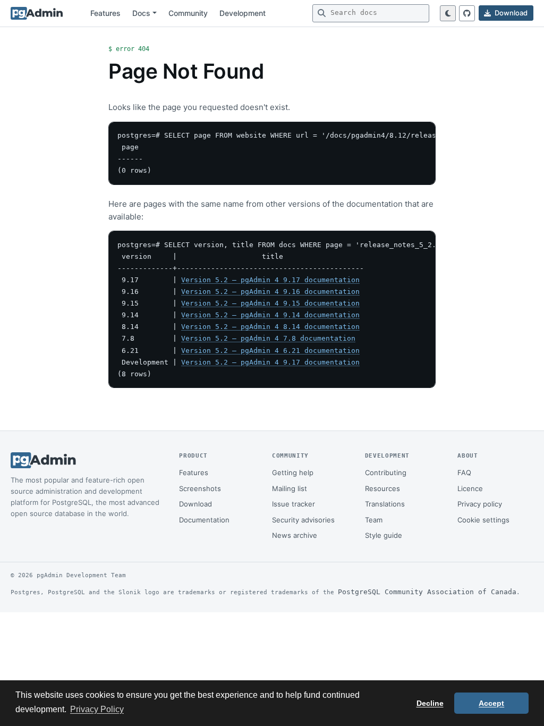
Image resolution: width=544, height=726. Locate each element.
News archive (294, 535)
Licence (470, 488)
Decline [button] (430, 703)
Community (188, 13)
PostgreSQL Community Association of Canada (427, 592)
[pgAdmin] (37, 13)
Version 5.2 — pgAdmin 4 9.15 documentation (270, 303)
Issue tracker (293, 504)
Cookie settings (483, 520)
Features (105, 13)
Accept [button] (491, 703)
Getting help (292, 472)
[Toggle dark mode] (448, 13)
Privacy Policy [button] (97, 709)
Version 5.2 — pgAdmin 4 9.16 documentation (270, 292)
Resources (382, 488)
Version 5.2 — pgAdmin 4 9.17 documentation (270, 280)
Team (373, 520)
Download (195, 504)
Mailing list (289, 488)
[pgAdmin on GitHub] (467, 13)
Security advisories (303, 520)
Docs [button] (141, 13)
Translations (385, 504)
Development (242, 13)
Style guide (383, 535)
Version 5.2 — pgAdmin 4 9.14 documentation (270, 315)
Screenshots (200, 488)
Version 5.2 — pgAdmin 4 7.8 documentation (268, 338)
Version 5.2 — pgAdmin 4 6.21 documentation (270, 350)
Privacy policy (479, 504)
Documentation (204, 520)
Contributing (385, 472)
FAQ (464, 472)
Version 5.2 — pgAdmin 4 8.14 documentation (270, 327)
